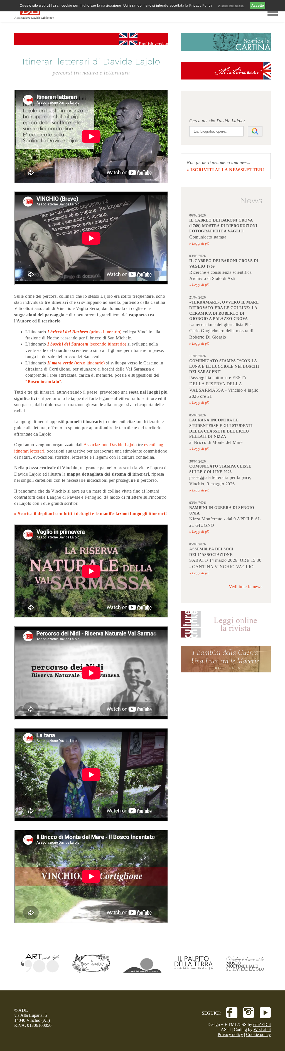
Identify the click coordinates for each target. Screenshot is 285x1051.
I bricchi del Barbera (67, 331)
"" (43, 381)
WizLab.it (262, 1029)
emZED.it (262, 1024)
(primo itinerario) (105, 331)
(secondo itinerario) (107, 344)
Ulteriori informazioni (231, 5)
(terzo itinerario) (90, 363)
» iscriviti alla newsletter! (225, 169)
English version (152, 43)
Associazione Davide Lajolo (110, 444)
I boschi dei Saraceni (67, 344)
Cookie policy (258, 1034)
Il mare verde (60, 363)
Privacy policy (230, 1034)
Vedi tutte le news (245, 586)
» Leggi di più (199, 243)
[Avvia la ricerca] (255, 131)
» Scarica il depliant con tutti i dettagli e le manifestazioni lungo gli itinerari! (90, 513)
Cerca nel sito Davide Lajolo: (217, 120)
